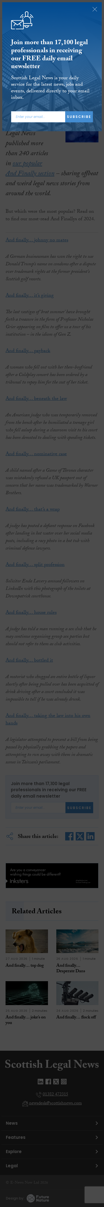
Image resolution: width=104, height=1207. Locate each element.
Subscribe (79, 116)
